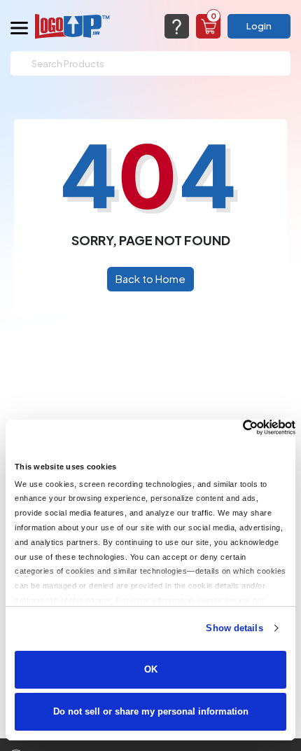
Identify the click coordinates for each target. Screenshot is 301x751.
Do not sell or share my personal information (150, 711)
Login (259, 26)
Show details (234, 628)
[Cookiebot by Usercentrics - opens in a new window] (234, 427)
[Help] (176, 26)
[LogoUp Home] (73, 26)
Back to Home (150, 278)
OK (151, 669)
